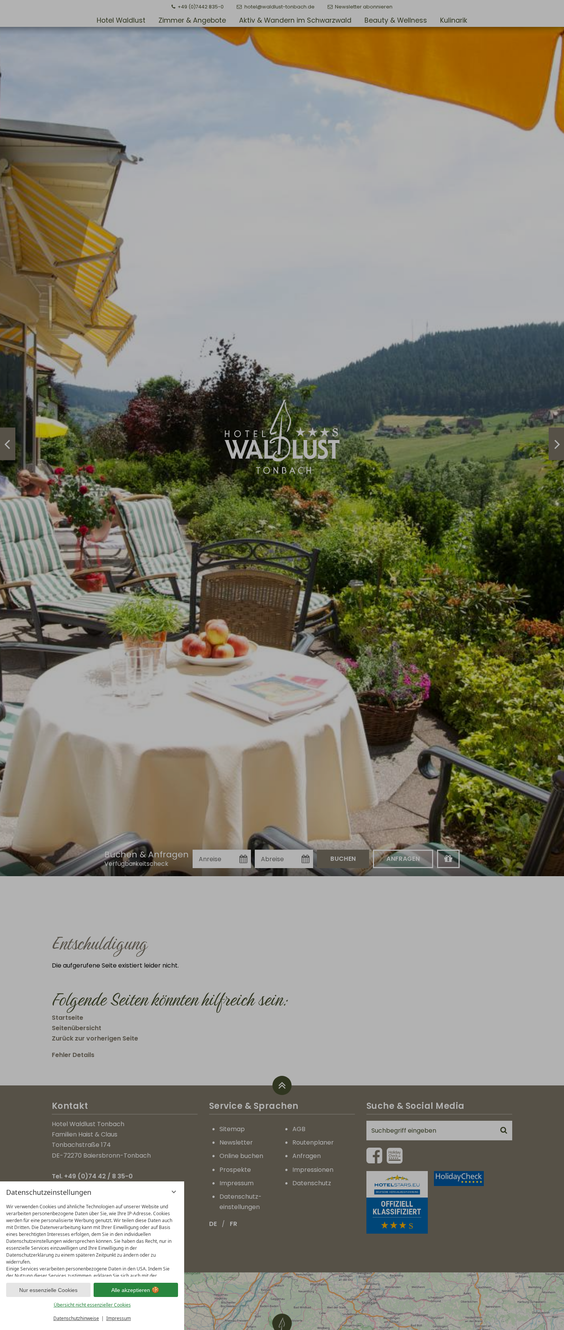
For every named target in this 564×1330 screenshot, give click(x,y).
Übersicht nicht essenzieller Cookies (92, 1305)
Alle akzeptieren (130, 1290)
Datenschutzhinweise (76, 1318)
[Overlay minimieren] (173, 1191)
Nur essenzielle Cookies (48, 1290)
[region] (92, 1238)
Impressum (118, 1318)
